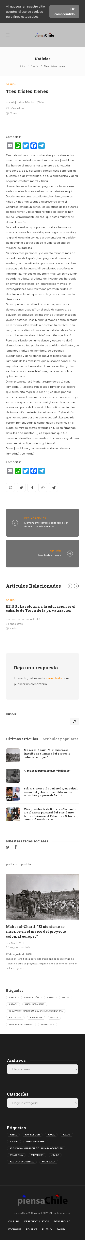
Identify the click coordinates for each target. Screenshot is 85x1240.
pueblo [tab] (26, 864)
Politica (31, 1229)
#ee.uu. (66, 997)
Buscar (11, 714)
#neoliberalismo (34, 1004)
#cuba (50, 997)
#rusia (54, 1017)
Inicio (22, 66)
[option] (42, 613)
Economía (14, 1229)
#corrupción (31, 997)
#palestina (15, 1017)
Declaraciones (35, 518)
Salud (61, 1229)
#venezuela (47, 1024)
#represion (36, 1017)
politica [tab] (11, 864)
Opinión (35, 66)
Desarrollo (62, 1221)
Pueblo (47, 1229)
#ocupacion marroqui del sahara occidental (36, 1011)
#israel (13, 1004)
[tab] (22, 739)
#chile (12, 997)
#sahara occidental (21, 1024)
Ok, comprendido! (65, 11)
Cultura (14, 1221)
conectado (54, 678)
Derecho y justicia (36, 1221)
